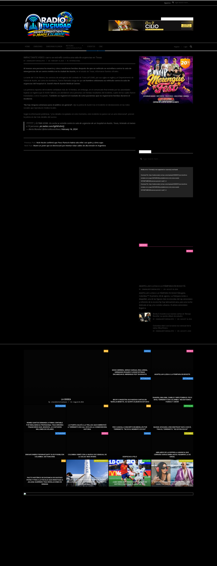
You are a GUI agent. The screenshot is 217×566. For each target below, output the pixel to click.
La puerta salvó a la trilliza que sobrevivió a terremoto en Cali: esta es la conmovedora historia (87, 427)
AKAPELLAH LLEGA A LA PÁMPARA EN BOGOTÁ (162, 286)
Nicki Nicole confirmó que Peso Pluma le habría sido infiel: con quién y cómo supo (69, 142)
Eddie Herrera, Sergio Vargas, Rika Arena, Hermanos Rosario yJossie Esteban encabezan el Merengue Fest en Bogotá (130, 372)
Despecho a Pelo (130, 457)
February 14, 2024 (69, 129)
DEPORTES (146, 461)
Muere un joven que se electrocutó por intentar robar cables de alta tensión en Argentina (69, 145)
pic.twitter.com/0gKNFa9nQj (52, 126)
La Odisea (66, 399)
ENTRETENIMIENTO (101, 461)
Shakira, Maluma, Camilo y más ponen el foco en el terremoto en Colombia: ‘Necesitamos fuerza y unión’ (172, 400)
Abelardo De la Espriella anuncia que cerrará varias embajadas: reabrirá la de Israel (172, 454)
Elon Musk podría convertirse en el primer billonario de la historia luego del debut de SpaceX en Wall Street (87, 482)
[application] (166, 182)
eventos (147, 351)
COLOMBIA (189, 433)
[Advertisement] (166, 127)
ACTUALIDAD (145, 378)
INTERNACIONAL (74, 61)
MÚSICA (190, 351)
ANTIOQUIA (188, 406)
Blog (106, 351)
